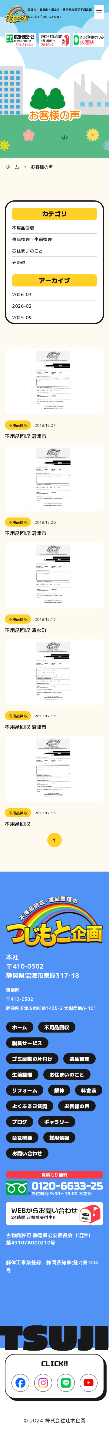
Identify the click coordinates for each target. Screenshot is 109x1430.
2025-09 (21, 317)
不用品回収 (23, 228)
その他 (18, 262)
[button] (99, 12)
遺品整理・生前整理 (32, 239)
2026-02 (21, 306)
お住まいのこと (27, 251)
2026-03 (21, 294)
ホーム (12, 167)
